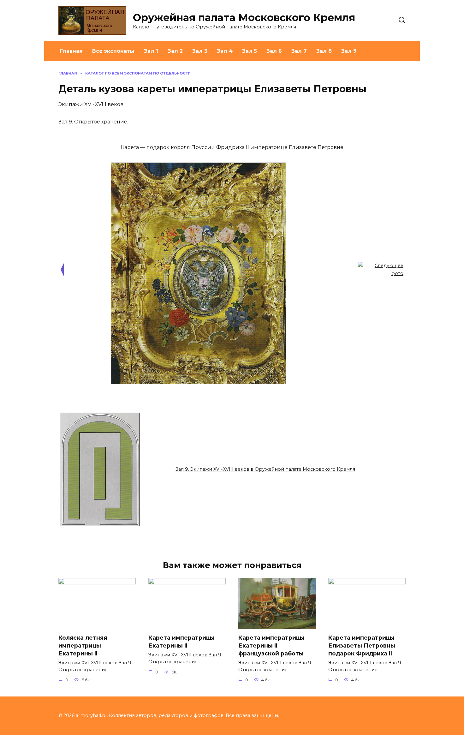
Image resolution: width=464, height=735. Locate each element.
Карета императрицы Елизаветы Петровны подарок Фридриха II (361, 645)
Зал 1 (151, 51)
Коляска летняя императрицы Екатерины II (82, 645)
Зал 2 (175, 51)
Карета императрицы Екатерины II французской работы (271, 645)
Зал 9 (349, 51)
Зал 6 (274, 51)
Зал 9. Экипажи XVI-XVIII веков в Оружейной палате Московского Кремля (265, 469)
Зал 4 (225, 51)
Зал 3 (199, 51)
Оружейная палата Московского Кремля (244, 17)
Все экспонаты (113, 51)
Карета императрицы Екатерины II (181, 641)
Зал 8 (324, 51)
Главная (71, 51)
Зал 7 (299, 51)
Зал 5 (249, 51)
